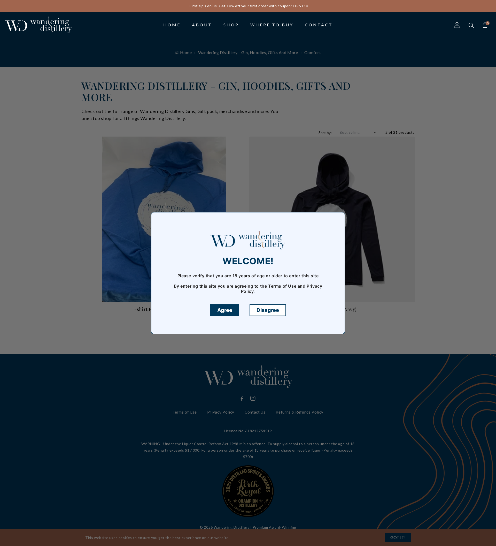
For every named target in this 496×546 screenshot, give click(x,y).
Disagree (268, 310)
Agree (224, 310)
